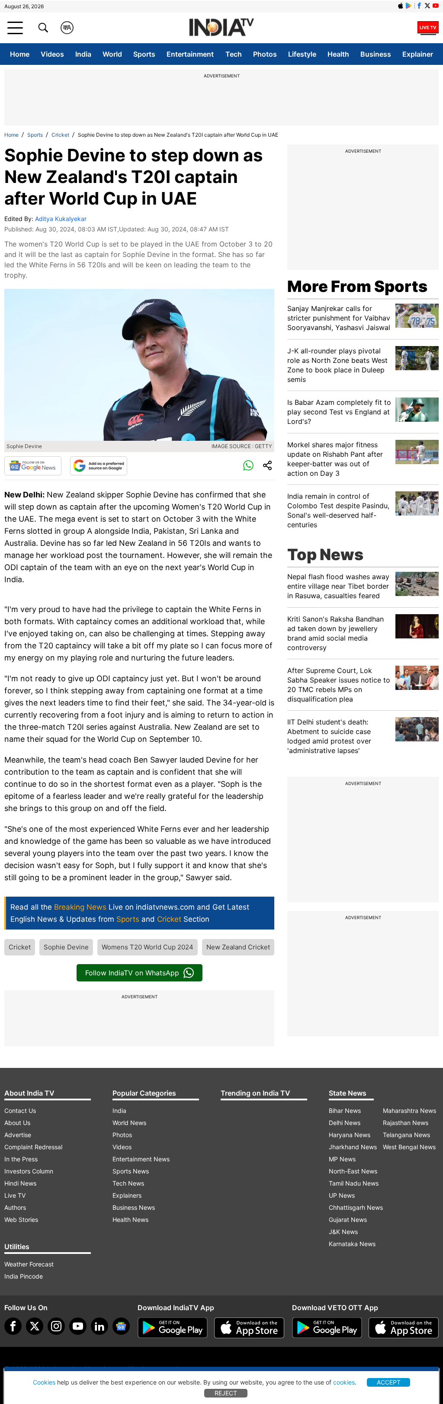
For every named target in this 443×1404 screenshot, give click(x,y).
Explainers (126, 1195)
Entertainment (190, 54)
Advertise (17, 1134)
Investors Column (28, 1171)
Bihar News (345, 1110)
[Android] (409, 6)
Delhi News (344, 1122)
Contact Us (20, 1110)
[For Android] (327, 1327)
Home (19, 54)
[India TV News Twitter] (427, 6)
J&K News (343, 1231)
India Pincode (23, 1276)
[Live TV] (428, 27)
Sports (144, 54)
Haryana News (349, 1134)
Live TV (15, 1195)
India (83, 54)
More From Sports (357, 286)
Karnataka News (352, 1243)
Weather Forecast (29, 1264)
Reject (226, 1393)
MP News (342, 1159)
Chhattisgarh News (356, 1207)
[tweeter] (34, 1326)
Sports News (130, 1171)
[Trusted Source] (98, 465)
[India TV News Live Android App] (173, 1327)
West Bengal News (409, 1147)
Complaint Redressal (33, 1147)
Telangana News (406, 1134)
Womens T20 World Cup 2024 (147, 947)
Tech (233, 54)
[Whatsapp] (248, 465)
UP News (342, 1195)
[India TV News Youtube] (436, 6)
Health (338, 54)
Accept (389, 1382)
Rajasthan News (405, 1122)
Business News (133, 1207)
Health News (130, 1219)
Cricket (60, 134)
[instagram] (56, 1326)
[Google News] (32, 465)
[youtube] (78, 1326)
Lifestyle (302, 54)
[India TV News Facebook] (419, 6)
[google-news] (121, 1326)
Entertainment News (141, 1159)
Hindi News (20, 1183)
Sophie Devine (66, 947)
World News (129, 1122)
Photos (265, 54)
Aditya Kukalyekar (61, 218)
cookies (344, 1382)
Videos (52, 54)
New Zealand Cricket (238, 947)
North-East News (353, 1171)
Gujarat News (348, 1219)
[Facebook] (13, 1326)
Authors (15, 1207)
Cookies (44, 1382)
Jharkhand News (353, 1147)
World (112, 54)
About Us (17, 1122)
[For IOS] (404, 1327)
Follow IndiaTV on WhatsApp (132, 972)
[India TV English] (221, 28)
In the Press (21, 1159)
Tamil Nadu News (354, 1183)
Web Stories (21, 1219)
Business (375, 54)
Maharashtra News (409, 1110)
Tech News (128, 1183)
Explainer (417, 54)
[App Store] (249, 1327)
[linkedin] (99, 1326)
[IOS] (401, 6)
